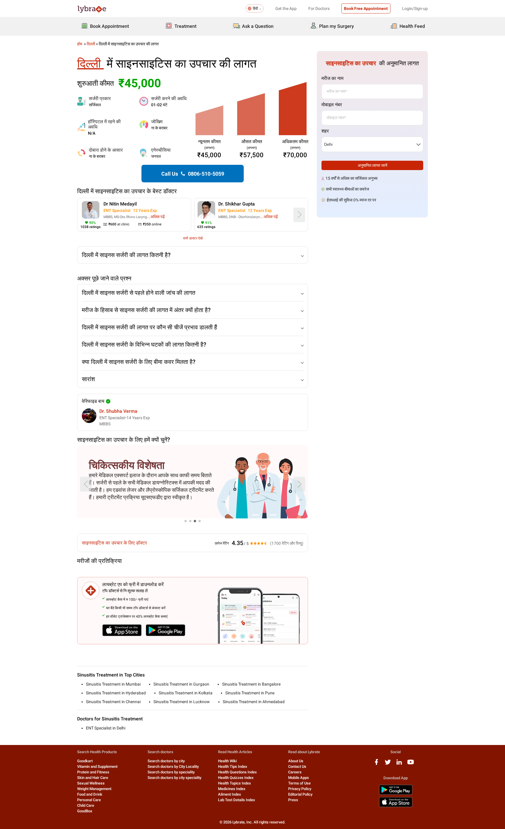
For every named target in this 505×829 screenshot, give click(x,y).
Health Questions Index (237, 772)
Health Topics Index (234, 783)
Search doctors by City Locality (173, 766)
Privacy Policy (299, 789)
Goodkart (85, 761)
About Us (295, 761)
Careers (295, 772)
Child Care (85, 805)
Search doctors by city (166, 761)
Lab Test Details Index (236, 800)
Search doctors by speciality (171, 772)
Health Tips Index (232, 766)
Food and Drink (89, 794)
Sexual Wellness (91, 783)
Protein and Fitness (93, 772)
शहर (325, 131)
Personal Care (89, 800)
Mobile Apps (298, 777)
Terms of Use (299, 783)
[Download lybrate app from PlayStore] (396, 794)
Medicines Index (231, 789)
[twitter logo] (387, 764)
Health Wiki (227, 761)
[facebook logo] (376, 764)
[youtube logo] (410, 764)
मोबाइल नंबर (331, 104)
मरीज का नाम (332, 78)
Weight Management (94, 789)
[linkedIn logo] (399, 764)
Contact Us (297, 766)
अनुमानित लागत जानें (372, 165)
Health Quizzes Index (236, 777)
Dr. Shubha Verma (118, 411)
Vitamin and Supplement (97, 766)
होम (80, 44)
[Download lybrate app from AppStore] (396, 806)
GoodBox (84, 811)
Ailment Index (229, 794)
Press (293, 800)
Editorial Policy (300, 794)
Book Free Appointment (366, 8)
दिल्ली (91, 44)
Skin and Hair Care (92, 777)
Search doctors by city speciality (174, 777)
